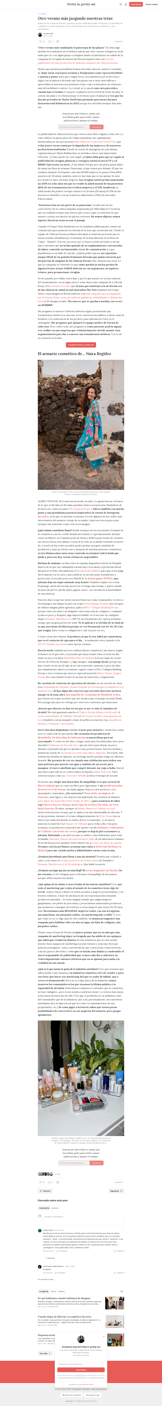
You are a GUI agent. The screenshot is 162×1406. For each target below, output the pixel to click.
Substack (68, 1401)
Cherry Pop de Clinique (57, 804)
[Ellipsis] (123, 1230)
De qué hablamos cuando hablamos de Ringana (64, 1298)
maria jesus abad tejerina (53, 1266)
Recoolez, (43, 516)
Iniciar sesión (152, 4)
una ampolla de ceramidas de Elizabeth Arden (93, 694)
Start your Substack (73, 1395)
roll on (84, 716)
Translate (43, 14)
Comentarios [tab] (44, 1208)
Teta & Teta (109, 141)
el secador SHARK (76, 775)
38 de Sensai (106, 816)
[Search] (120, 4)
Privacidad (77, 1389)
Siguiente (114, 1191)
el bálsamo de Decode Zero (63, 745)
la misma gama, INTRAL (99, 578)
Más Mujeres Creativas (88, 141)
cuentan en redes (61, 286)
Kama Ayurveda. (103, 771)
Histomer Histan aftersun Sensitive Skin (71, 838)
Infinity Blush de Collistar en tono (96, 808)
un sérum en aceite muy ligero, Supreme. (84, 752)
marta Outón (48, 1230)
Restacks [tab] (55, 1208)
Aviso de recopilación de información (73, 1378)
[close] (104, 1336)
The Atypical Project (80, 508)
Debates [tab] (61, 1291)
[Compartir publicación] (126, 4)
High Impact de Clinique (74, 823)
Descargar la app (93, 1395)
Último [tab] (53, 1291)
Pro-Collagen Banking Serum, (102, 607)
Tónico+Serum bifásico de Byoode (98, 712)
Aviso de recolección (99, 1389)
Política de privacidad (96, 1378)
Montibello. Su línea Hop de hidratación (61, 737)
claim (111, 59)
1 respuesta (50, 1258)
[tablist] (49, 1208)
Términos (86, 1389)
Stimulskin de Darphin (55, 686)
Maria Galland (46, 785)
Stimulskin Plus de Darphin (79, 657)
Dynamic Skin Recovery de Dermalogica (60, 864)
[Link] (34, 354)
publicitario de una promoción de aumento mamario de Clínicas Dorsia (77, 62)
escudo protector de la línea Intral (79, 860)
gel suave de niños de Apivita (106, 842)
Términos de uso (81, 1375)
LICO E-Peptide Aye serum (53, 644)
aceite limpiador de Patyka (102, 870)
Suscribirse (136, 4)
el (106, 59)
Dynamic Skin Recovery (59, 618)
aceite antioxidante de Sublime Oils (58, 716)
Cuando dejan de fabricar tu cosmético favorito (64, 1316)
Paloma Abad (48, 33)
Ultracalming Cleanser (96, 603)
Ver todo (43, 1353)
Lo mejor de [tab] (43, 1291)
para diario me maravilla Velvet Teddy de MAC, (64, 800)
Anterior (47, 1191)
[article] (81, 1304)
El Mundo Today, (51, 297)
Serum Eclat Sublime (88, 570)
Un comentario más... (46, 1279)
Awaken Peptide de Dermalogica (87, 686)
